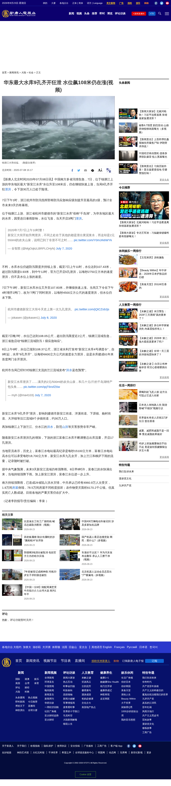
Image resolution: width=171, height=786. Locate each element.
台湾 (27, 683)
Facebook (156, 3)
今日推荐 (124, 187)
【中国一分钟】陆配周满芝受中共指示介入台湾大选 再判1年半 (40, 591)
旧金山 (73, 647)
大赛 (53, 3)
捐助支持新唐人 (101, 661)
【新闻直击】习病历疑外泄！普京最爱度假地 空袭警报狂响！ (153, 169)
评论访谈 (120, 13)
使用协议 (61, 745)
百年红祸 (147, 707)
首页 (4, 72)
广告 (121, 3)
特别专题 (124, 464)
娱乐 (36, 679)
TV (152, 13)
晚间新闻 (49, 690)
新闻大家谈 (69, 677)
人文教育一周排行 (130, 304)
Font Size (100, 170)
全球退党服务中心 (84, 752)
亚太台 (83, 647)
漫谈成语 (86, 694)
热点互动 (67, 681)
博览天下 (20, 705)
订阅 (154, 661)
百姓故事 (147, 719)
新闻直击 (49, 694)
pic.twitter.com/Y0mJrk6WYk (93, 240)
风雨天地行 (148, 711)
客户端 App (116, 745)
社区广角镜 (50, 711)
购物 (146, 3)
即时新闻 (20, 701)
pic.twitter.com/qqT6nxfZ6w (42, 386)
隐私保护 (48, 745)
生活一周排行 (127, 385)
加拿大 (27, 647)
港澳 (27, 679)
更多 (149, 752)
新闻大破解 (69, 698)
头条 (87, 13)
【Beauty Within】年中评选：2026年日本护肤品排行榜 (153, 274)
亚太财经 (49, 719)
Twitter (161, 3)
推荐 (94, 13)
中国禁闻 (49, 686)
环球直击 (49, 681)
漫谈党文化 (125, 478)
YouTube (167, 3)
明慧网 (101, 752)
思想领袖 (67, 694)
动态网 (112, 752)
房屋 (15, 487)
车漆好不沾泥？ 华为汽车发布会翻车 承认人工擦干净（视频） (97, 556)
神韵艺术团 (23, 752)
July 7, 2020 (64, 248)
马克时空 (67, 715)
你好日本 (126, 681)
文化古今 (86, 703)
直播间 (80, 660)
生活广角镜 (127, 677)
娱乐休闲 (127, 672)
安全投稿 (75, 745)
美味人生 (126, 694)
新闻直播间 (139, 13)
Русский (132, 647)
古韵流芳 (86, 686)
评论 (17, 687)
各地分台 (64, 3)
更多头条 (164, 179)
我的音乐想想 (128, 719)
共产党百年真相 (150, 686)
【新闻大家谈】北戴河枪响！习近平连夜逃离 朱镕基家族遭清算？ (153, 115)
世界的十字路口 (71, 711)
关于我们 (21, 745)
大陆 (23, 72)
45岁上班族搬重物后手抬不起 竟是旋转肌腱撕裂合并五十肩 (153, 447)
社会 (31, 72)
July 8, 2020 (49, 317)
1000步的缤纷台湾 (129, 713)
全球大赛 (32, 710)
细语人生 (67, 723)
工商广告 (147, 732)
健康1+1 (104, 677)
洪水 (69, 370)
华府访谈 (49, 703)
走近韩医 (105, 698)
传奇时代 (147, 681)
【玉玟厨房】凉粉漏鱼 (151, 257)
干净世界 (53, 752)
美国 (17, 683)
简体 (81, 3)
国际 (17, 679)
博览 (110, 13)
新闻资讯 (14, 72)
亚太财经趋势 (52, 715)
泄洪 (8, 189)
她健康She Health (109, 681)
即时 (102, 13)
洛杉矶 (37, 647)
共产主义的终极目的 (152, 690)
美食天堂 (126, 690)
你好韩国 (126, 686)
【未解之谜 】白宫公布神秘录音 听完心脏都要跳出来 (153, 367)
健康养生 (106, 672)
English (107, 647)
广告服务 (88, 745)
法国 (64, 647)
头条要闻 (20, 697)
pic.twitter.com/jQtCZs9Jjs (92, 309)
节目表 (66, 660)
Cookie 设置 (85, 774)
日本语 (143, 647)
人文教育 (88, 672)
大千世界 (126, 703)
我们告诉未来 (126, 471)
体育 (36, 683)
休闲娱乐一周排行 (130, 250)
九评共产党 (125, 485)
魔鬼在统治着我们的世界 (155, 694)
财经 (27, 687)
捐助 (130, 3)
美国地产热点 (89, 707)
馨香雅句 (86, 690)
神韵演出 (20, 710)
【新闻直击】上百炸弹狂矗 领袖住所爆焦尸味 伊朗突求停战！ (154, 143)
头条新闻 (124, 82)
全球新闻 (49, 677)
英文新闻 (111, 3)
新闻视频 (51, 672)
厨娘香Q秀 (126, 707)
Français (119, 647)
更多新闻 (164, 296)
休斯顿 (56, 647)
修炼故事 (147, 728)
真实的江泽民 (149, 703)
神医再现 (105, 694)
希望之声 (66, 752)
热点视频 (32, 697)
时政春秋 (67, 690)
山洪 (65, 426)
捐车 (138, 3)
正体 (74, 3)
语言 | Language (95, 3)
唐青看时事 (69, 707)
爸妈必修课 (87, 698)
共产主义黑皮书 (150, 715)
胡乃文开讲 (106, 686)
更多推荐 (164, 243)
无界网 (123, 752)
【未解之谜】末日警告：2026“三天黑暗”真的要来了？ (152, 315)
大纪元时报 (38, 752)
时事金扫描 (69, 686)
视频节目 (50, 660)
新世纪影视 (137, 752)
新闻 (71, 13)
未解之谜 (86, 677)
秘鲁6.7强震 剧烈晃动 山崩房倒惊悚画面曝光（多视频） (154, 129)
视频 (79, 13)
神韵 (45, 3)
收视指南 (35, 745)
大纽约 (17, 647)
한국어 (154, 647)
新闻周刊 (49, 698)
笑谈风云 (86, 681)
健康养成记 (106, 690)
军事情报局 (69, 703)
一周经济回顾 (52, 707)
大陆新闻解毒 (70, 719)
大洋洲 (46, 647)
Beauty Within (128, 698)
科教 (27, 691)
